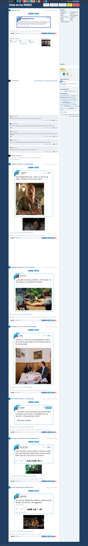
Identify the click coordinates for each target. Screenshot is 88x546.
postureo (71, 106)
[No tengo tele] (36, 1)
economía (62, 104)
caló (19, 235)
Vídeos (71, 20)
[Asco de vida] (15, 1)
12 (9, 487)
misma (44, 390)
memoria (75, 108)
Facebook (64, 75)
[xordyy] (11, 148)
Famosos (72, 13)
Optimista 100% (15, 10)
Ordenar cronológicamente (39, 80)
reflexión (67, 106)
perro (64, 108)
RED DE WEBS (11, 1)
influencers (64, 97)
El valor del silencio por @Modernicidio (22, 487)
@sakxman (13, 125)
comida (61, 109)
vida (64, 100)
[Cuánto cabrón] (25, 1)
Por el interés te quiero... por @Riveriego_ (22, 398)
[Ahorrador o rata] (44, 1)
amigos (61, 108)
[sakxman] (11, 131)
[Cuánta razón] (17, 1)
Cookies (73, 114)
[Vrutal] (27, 1)
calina (25, 235)
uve (50, 487)
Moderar (76, 4)
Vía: (11, 314)
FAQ (76, 114)
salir (38, 390)
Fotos (62, 15)
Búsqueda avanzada (63, 70)
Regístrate (69, 1)
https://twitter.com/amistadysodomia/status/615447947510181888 (24, 476)
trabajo (66, 102)
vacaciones (76, 106)
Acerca (62, 114)
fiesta (41, 390)
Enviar (69, 4)
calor (38, 235)
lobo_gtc (49, 164)
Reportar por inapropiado (54, 239)
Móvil (62, 18)
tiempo (74, 97)
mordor (28, 235)
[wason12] (11, 124)
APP (78, 114)
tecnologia (67, 100)
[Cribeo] (29, 1)
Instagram (72, 17)
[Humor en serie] (32, 1)
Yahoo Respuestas (65, 21)
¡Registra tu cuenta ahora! (15, 159)
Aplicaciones (64, 12)
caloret (17, 235)
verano (71, 104)
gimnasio (71, 102)
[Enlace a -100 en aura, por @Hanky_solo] (33, 41)
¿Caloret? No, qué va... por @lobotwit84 (22, 164)
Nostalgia (67, 99)
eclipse (68, 104)
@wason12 (13, 142)
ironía (76, 99)
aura (71, 108)
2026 (74, 102)
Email (71, 75)
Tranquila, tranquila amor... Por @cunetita (22, 267)
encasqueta (30, 390)
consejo (65, 104)
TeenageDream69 (48, 267)
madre (26, 390)
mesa (20, 390)
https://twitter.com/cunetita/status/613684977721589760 (22, 314)
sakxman (15, 139)
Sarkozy (17, 390)
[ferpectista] (11, 116)
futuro (70, 97)
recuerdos (67, 108)
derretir (43, 235)
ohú (22, 235)
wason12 (15, 123)
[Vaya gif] (39, 1)
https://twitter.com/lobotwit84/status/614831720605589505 (22, 232)
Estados (63, 13)
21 (9, 438)
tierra (65, 99)
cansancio (62, 99)
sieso (36, 390)
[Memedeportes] (20, 1)
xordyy (15, 147)
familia (75, 104)
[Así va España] (22, 1)
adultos (67, 95)
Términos (65, 114)
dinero (71, 100)
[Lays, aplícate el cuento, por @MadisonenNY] (69, 86)
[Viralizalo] (46, 1)
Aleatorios (63, 4)
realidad (61, 102)
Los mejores (54, 4)
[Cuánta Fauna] (34, 1)
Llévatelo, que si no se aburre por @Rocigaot (23, 326)
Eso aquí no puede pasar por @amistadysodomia (25, 438)
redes (71, 99)
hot (33, 235)
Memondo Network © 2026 (74, 116)
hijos (61, 95)
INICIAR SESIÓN (76, 1)
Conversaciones (74, 12)
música (61, 100)
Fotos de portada (74, 15)
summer (31, 235)
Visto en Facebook (63, 112)
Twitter (62, 20)
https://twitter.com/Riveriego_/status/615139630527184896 (22, 427)
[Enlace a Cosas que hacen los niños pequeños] (46, 43)
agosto (73, 95)
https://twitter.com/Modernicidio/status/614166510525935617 (23, 531)
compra (73, 99)
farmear (64, 95)
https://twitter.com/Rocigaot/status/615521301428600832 (22, 387)
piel (40, 235)
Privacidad (70, 114)
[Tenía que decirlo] (41, 1)
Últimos (46, 4)
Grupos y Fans (64, 17)
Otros (71, 18)
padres (76, 100)
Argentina (61, 106)
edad (47, 390)
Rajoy (23, 390)
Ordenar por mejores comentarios (51, 80)
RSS (67, 75)
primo (33, 390)
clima (73, 100)
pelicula (76, 95)
